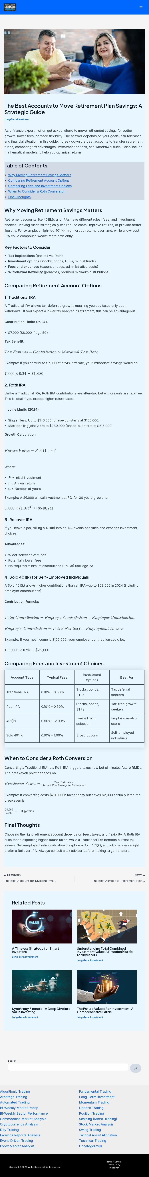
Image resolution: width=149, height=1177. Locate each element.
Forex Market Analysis (17, 1146)
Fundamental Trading (95, 1091)
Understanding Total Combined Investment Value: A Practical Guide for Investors (105, 951)
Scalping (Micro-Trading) (98, 1119)
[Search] (135, 1068)
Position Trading (91, 1113)
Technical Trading (92, 1141)
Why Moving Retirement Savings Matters (39, 175)
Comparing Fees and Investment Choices (40, 186)
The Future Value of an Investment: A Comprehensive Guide (105, 1010)
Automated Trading (15, 1102)
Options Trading (91, 1108)
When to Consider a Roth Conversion (36, 191)
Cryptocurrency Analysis (19, 1124)
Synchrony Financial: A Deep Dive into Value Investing (41, 1010)
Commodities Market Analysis (23, 1119)
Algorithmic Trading (15, 1091)
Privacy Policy (114, 1165)
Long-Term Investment (17, 119)
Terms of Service (114, 1162)
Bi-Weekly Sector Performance (24, 1113)
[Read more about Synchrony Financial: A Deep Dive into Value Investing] (42, 986)
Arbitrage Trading (13, 1097)
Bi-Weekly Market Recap (19, 1108)
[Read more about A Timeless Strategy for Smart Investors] (42, 926)
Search (12, 1060)
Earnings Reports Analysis (20, 1135)
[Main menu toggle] (141, 7)
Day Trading (9, 1130)
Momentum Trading (94, 1102)
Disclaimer (114, 1168)
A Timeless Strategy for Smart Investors (35, 950)
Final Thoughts (19, 197)
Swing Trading (90, 1130)
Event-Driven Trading (16, 1141)
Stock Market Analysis (96, 1124)
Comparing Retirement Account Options (39, 180)
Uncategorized (90, 1146)
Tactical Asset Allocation (98, 1135)
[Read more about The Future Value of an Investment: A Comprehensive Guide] (107, 986)
